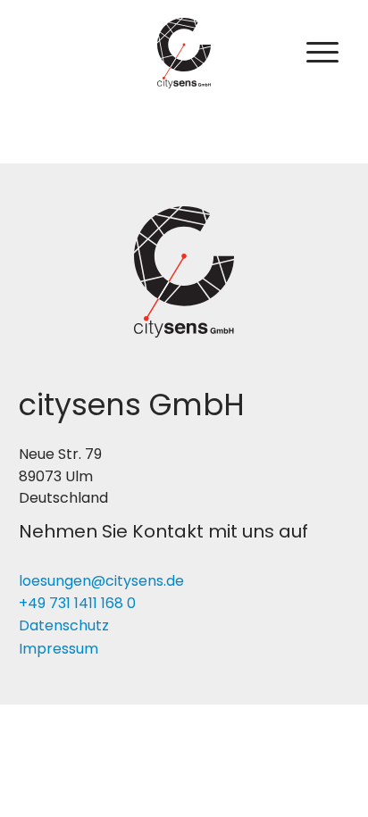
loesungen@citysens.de (101, 581)
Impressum (58, 648)
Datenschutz (64, 625)
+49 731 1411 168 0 (77, 603)
